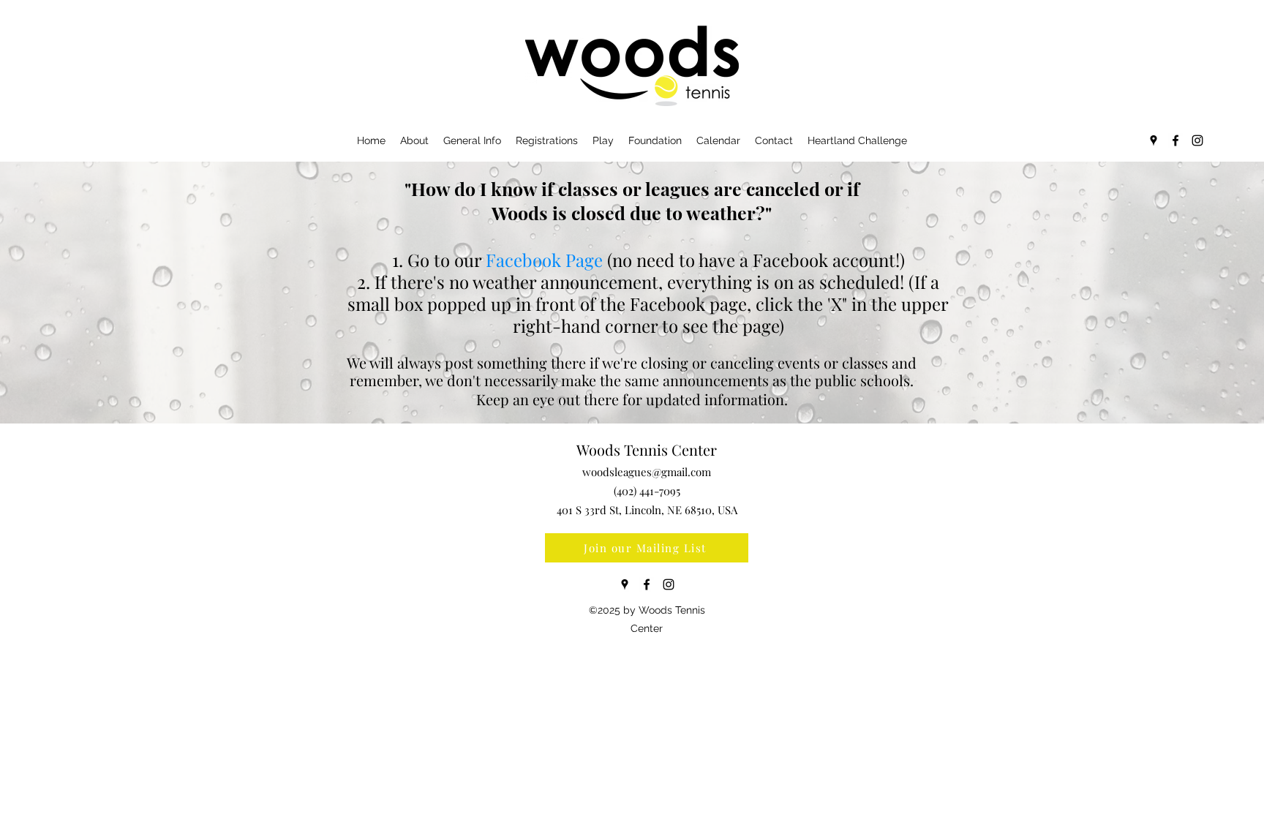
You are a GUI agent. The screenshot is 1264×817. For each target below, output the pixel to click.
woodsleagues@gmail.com (646, 471)
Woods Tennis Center (646, 449)
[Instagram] (1197, 140)
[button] (978, 76)
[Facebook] (1175, 140)
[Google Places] (1153, 140)
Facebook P (531, 259)
